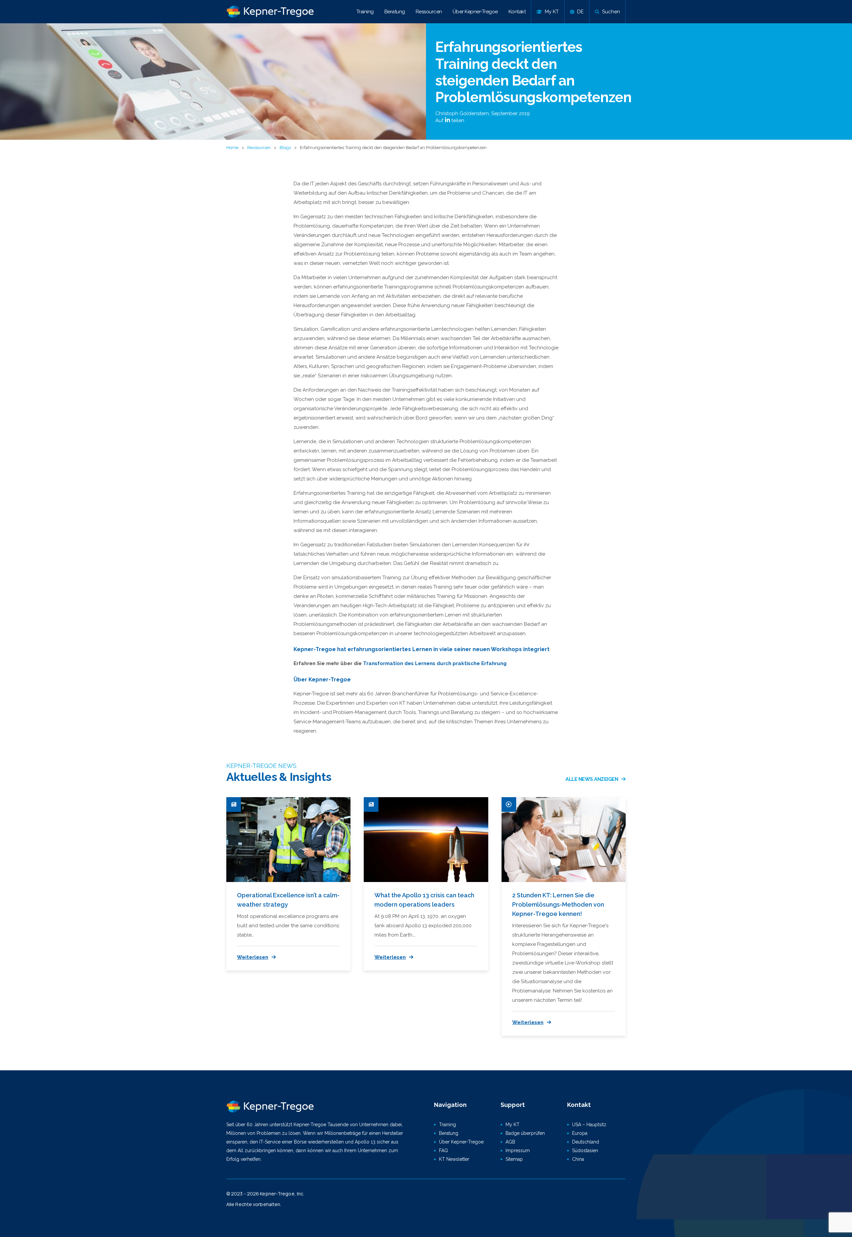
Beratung (394, 12)
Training (365, 12)
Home (232, 147)
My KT (513, 1124)
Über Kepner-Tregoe (475, 12)
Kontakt (517, 12)
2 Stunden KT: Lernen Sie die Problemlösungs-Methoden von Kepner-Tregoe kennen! (558, 904)
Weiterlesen (252, 957)
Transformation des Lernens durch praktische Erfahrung (435, 663)
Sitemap (514, 1159)
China (578, 1159)
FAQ (443, 1150)
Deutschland (585, 1142)
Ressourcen (429, 12)
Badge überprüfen (525, 1133)
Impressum (518, 1150)
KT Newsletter (454, 1159)
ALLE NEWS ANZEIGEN (591, 779)
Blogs (285, 147)
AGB (510, 1142)
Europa (579, 1133)
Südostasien (585, 1150)
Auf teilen (449, 120)
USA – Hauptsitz (589, 1124)
